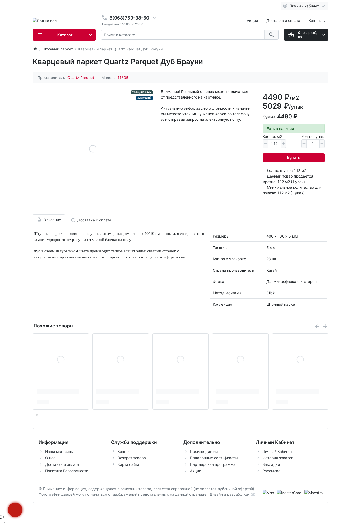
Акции (252, 20)
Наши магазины (59, 451)
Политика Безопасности (66, 470)
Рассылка (271, 470)
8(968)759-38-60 (129, 18)
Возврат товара (132, 458)
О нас (50, 458)
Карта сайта (128, 464)
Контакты (317, 20)
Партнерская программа (212, 464)
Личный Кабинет (277, 451)
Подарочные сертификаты (214, 458)
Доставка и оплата (283, 20)
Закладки (271, 464)
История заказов (277, 458)
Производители (204, 451)
